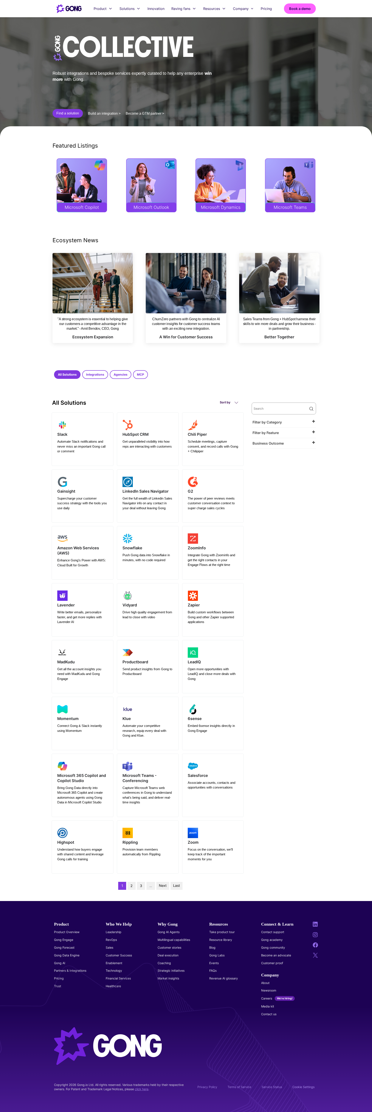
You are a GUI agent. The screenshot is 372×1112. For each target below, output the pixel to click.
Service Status (272, 1087)
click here (141, 1089)
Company (241, 8)
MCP (140, 374)
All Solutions (67, 374)
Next (163, 885)
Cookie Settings (303, 1087)
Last (176, 885)
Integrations (95, 374)
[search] (284, 408)
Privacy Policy (207, 1087)
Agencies (120, 374)
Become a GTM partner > (145, 113)
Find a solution (67, 113)
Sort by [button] (225, 402)
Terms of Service (239, 1087)
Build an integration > (104, 113)
